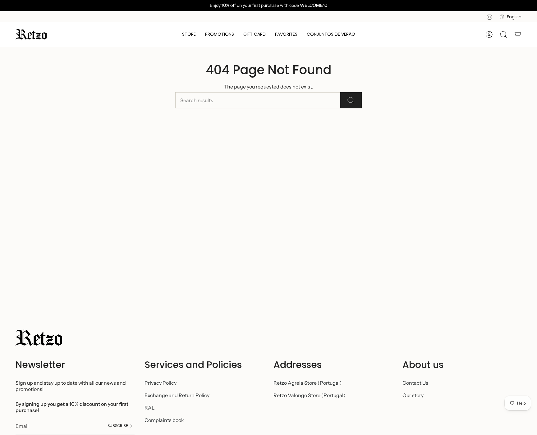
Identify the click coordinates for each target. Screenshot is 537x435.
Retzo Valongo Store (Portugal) (309, 395)
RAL (149, 408)
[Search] (351, 100)
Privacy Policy (161, 383)
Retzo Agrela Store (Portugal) (307, 383)
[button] (188, 34)
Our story (413, 395)
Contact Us (415, 383)
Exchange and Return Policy (177, 395)
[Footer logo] (39, 338)
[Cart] (518, 34)
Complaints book (164, 420)
